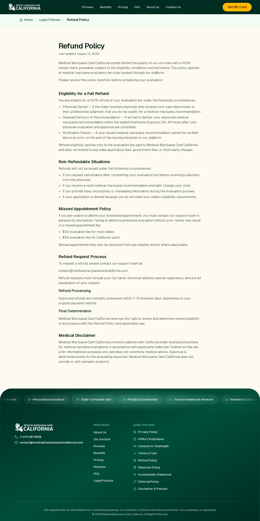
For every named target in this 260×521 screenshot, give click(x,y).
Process (99, 446)
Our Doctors (102, 439)
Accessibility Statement (154, 474)
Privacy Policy (148, 432)
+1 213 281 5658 (30, 437)
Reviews (100, 467)
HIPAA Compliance (151, 439)
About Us (100, 432)
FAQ (96, 474)
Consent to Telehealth (153, 446)
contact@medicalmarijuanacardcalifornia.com (51, 442)
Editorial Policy (148, 481)
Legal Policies (49, 20)
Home (28, 20)
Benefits (99, 453)
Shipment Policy (149, 467)
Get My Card (237, 7)
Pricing (98, 460)
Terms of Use (147, 453)
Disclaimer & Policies (153, 489)
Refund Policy (147, 460)
